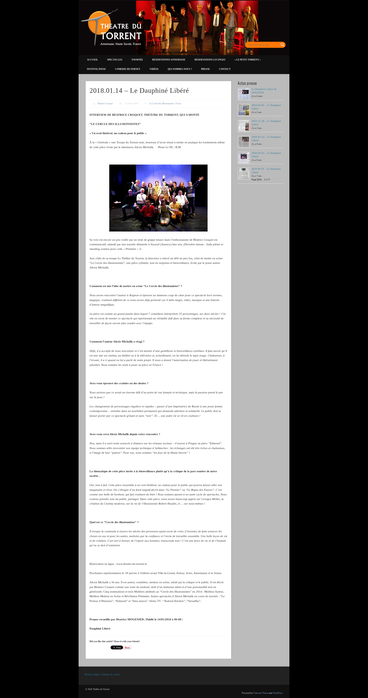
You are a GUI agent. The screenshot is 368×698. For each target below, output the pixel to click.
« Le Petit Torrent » (248, 59)
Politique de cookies (111, 674)
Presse (205, 69)
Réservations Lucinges (210, 59)
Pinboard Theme (260, 693)
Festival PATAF (96, 69)
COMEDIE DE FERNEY (127, 69)
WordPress (278, 693)
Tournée (137, 59)
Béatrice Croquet (105, 103)
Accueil (92, 59)
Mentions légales (92, 674)
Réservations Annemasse (168, 59)
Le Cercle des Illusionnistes (161, 103)
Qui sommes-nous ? (180, 69)
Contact (225, 69)
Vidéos (154, 69)
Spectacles (114, 59)
